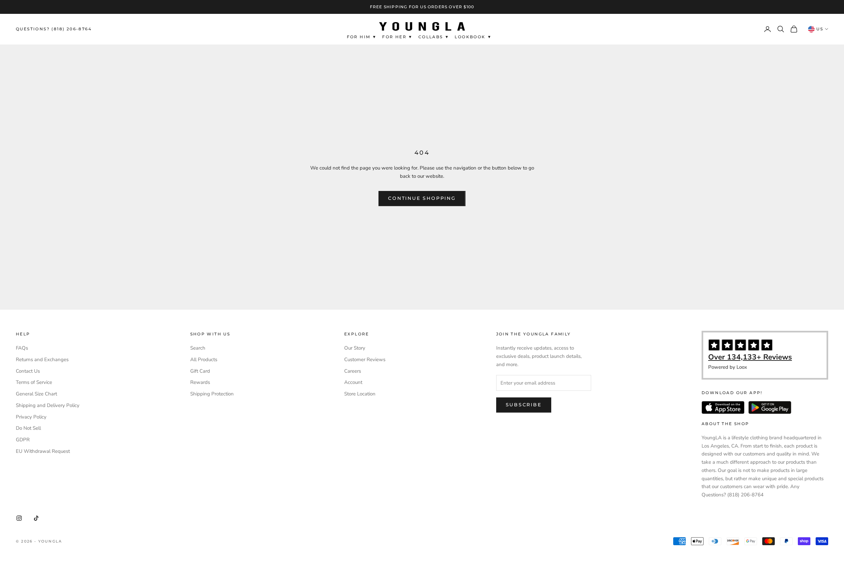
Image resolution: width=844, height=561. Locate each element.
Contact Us (28, 371)
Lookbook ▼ (473, 36)
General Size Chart (36, 393)
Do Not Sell (28, 428)
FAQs (22, 348)
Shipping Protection (212, 393)
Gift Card (200, 371)
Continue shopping (422, 198)
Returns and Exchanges (42, 359)
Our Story (354, 348)
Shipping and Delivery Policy (47, 405)
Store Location (360, 393)
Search (197, 348)
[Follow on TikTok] (36, 518)
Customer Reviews (364, 359)
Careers (352, 371)
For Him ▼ (362, 36)
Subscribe (524, 405)
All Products (203, 359)
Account (353, 382)
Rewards (200, 382)
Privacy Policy (31, 417)
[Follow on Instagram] (19, 518)
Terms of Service (34, 382)
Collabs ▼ (434, 36)
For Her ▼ (397, 36)
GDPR (23, 439)
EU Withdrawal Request (43, 451)
